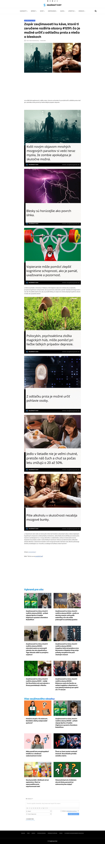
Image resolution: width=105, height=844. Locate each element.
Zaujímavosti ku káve (29, 20)
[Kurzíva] (29, 808)
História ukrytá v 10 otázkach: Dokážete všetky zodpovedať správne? (37, 721)
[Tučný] (27, 808)
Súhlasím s (69, 811)
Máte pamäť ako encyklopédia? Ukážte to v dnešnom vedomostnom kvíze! (37, 754)
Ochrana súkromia (41, 833)
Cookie (60, 833)
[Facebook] (48, 1)
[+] (47, 808)
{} (45, 808)
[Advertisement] (49, 575)
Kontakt (33, 833)
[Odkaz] (43, 808)
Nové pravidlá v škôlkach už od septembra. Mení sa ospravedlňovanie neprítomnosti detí (37, 783)
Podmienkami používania (72, 811)
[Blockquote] (39, 808)
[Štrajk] (33, 808)
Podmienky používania (52, 833)
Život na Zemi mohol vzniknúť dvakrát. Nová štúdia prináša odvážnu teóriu (66, 754)
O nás (28, 833)
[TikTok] (55, 1)
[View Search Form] (95, 11)
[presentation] (37, 600)
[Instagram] (50, 1)
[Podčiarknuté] (31, 808)
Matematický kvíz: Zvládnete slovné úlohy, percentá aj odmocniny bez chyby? (65, 782)
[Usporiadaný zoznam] (35, 808)
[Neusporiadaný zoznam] (37, 808)
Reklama (23, 833)
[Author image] (25, 41)
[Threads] (57, 1)
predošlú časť (39, 556)
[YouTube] (53, 1)
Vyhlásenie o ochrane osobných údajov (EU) (74, 833)
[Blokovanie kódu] (41, 808)
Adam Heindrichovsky (34, 40)
